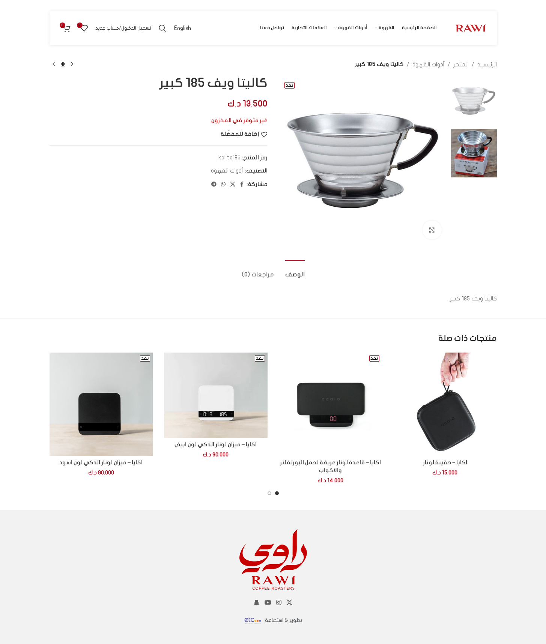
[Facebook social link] (242, 184)
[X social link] (233, 184)
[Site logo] (471, 28)
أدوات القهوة (428, 65)
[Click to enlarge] (432, 230)
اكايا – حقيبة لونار (445, 462)
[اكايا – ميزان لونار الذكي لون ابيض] (216, 395)
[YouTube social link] (268, 603)
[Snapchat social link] (256, 603)
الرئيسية (487, 65)
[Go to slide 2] (269, 493)
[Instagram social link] (279, 603)
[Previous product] (72, 64)
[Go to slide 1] (277, 493)
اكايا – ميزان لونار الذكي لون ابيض (215, 444)
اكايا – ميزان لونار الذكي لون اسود (101, 462)
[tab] (295, 271)
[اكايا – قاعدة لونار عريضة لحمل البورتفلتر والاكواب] (330, 404)
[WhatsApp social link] (223, 184)
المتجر (461, 65)
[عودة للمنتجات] (63, 64)
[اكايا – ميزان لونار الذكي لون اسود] (101, 404)
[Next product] (54, 64)
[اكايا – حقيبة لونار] (445, 404)
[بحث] (162, 28)
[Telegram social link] (214, 184)
